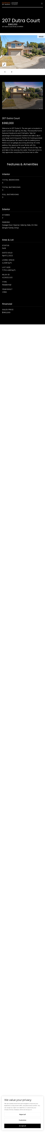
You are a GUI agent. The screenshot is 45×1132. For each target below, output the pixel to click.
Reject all (22, 1114)
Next (11, 72)
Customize (22, 1120)
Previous (5, 72)
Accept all (22, 1126)
